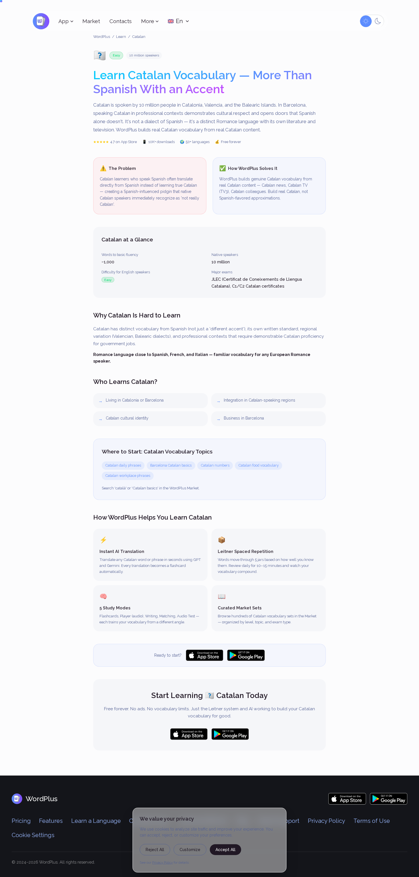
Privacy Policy (162, 862)
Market (91, 21)
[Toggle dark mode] (372, 21)
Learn (121, 36)
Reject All (155, 849)
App (63, 21)
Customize (190, 849)
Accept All (225, 849)
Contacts (120, 21)
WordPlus (101, 36)
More (147, 21)
